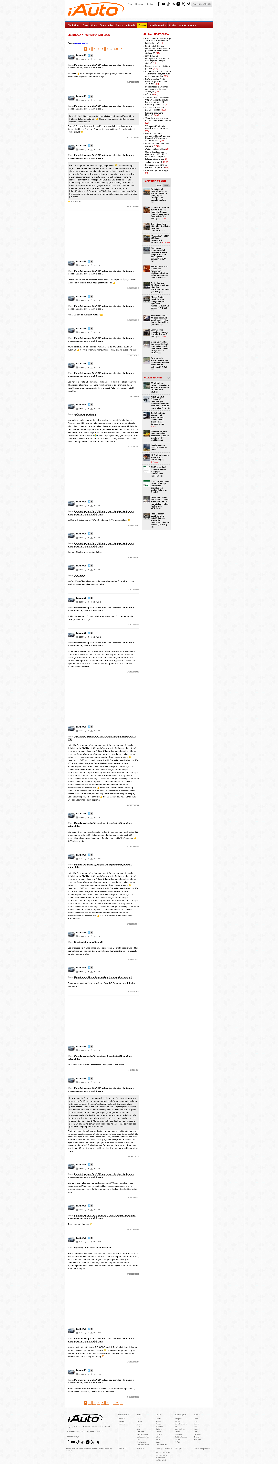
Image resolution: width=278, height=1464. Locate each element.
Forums (140, 1448)
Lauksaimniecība (143, 1437)
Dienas (159, 185)
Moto (138, 1426)
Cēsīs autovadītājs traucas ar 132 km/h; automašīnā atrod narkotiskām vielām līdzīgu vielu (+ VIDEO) (160, 347)
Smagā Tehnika (142, 1434)
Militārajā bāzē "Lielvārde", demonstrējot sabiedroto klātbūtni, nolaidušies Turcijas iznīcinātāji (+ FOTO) (160, 402)
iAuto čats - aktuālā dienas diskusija (157, 144)
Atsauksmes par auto (163, 1452)
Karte (158, 1442)
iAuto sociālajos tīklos (157, 149)
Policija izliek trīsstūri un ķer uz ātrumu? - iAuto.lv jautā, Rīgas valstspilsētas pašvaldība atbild (159, 195)
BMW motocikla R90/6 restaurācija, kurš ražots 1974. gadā (156, 81)
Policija (158, 1424)
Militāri (158, 1437)
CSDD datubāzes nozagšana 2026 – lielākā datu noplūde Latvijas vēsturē (157, 59)
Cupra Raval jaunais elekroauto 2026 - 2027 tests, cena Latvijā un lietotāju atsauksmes (156, 155)
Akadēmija (159, 1426)
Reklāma (139, 4)
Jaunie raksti (152, 377)
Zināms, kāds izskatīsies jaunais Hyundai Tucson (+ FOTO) (159, 333)
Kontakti (150, 4)
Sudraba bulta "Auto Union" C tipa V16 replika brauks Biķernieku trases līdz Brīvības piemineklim (157, 101)
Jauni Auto (121, 1421)
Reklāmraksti (141, 1442)
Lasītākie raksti (154, 181)
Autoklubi (159, 1439)
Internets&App (180, 1429)
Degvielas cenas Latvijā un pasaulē (157, 67)
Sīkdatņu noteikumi (95, 1432)
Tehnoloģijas (180, 1414)
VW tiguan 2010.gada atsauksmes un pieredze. (156, 128)
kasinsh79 (89, 35)
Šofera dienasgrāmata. (85, 414)
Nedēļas (166, 185)
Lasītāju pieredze (164, 1448)
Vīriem (159, 1414)
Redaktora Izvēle (143, 1445)
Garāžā (158, 1432)
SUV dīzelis (79, 575)
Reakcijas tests (161, 1445)
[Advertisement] (139, 233)
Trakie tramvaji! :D (157, 162)
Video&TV (122, 1448)
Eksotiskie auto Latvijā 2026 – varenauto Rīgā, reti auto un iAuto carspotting (158, 73)
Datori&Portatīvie (181, 1424)
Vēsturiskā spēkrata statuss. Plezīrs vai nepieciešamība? (158, 120)
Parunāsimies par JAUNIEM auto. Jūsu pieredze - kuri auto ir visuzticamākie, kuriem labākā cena (101, 66)
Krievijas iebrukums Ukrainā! (88, 942)
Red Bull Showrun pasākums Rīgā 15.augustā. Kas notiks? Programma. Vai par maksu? (158, 137)
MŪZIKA (151, 94)
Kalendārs (197, 1439)
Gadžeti (177, 1439)
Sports (197, 1414)
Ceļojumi (159, 1434)
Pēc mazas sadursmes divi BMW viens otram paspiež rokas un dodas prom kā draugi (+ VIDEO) (159, 254)
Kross (196, 1421)
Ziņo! (130, 4)
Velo (138, 1429)
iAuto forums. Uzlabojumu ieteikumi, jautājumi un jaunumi (103, 977)
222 (116, 49)
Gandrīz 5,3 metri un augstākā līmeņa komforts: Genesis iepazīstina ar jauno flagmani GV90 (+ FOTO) (160, 213)
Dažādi (177, 1442)
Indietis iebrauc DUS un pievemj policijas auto (157, 166)
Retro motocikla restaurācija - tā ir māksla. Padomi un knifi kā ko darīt (158, 40)
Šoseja (196, 1424)
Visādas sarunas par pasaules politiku (156, 108)
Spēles (177, 1432)
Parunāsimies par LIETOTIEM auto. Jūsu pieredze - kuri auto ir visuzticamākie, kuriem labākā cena (102, 1216)
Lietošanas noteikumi (101, 1427)
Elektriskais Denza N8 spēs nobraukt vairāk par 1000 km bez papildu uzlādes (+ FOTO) (160, 320)
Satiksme (159, 1429)
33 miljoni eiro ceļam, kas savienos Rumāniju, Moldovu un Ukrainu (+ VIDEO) (160, 387)
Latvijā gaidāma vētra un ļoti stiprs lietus (159, 447)
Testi (138, 1439)
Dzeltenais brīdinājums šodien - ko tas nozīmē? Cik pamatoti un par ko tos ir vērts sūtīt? (158, 49)
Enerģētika (178, 1419)
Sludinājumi (123, 1414)
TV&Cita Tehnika (181, 1437)
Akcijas (178, 1448)
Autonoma (121, 1424)
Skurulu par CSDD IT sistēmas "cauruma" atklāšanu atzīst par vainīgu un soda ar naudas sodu (159, 272)
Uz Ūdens (140, 1432)
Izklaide (139, 1424)
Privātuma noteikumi (76, 1432)
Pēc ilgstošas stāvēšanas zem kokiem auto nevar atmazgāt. (156, 89)
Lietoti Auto (121, 1419)
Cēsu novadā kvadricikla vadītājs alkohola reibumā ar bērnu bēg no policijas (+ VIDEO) (160, 363)
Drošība (158, 1419)
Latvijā (139, 1419)
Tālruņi (177, 1421)
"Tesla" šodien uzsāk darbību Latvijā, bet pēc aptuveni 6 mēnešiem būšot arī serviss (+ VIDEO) (160, 303)
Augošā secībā (81, 43)
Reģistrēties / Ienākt (202, 4)
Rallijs (196, 1419)
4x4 (195, 1426)
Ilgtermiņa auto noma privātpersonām (92, 1247)
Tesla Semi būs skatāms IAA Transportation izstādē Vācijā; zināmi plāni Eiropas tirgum (158, 418)
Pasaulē (139, 1421)
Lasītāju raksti (161, 1460)
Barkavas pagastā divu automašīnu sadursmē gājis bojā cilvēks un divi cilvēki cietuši (160, 435)
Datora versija (73, 1436)
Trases (196, 1437)
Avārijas (158, 1421)
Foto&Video (179, 1434)
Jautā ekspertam (202, 1448)
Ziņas (139, 1414)
